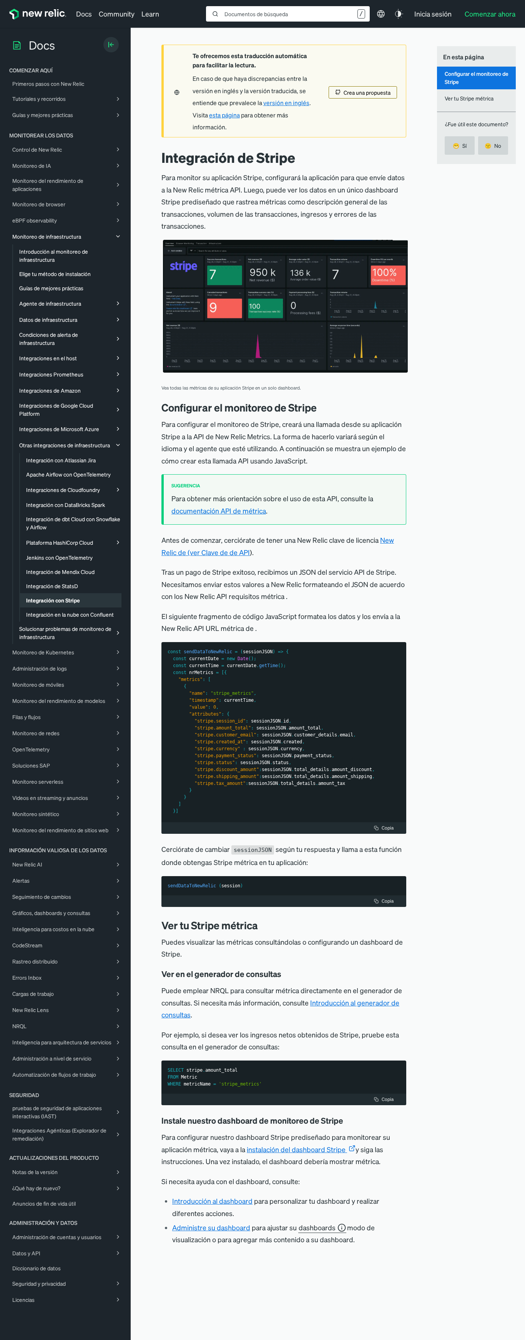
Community (117, 13)
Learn (150, 13)
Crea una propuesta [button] (367, 92)
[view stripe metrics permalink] (263, 925)
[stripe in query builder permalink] (287, 974)
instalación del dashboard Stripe (297, 1149)
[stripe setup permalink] (322, 407)
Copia (388, 828)
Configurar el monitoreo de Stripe (476, 77)
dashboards (317, 1227)
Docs (84, 13)
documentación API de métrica (218, 510)
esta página (224, 115)
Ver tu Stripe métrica (469, 98)
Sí (460, 145)
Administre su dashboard (211, 1227)
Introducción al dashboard (212, 1200)
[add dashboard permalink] (348, 1120)
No (493, 145)
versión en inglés (286, 103)
